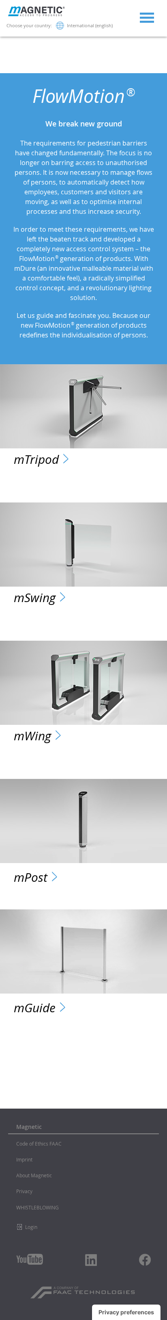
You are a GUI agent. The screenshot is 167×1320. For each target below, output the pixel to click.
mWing (32, 736)
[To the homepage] (36, 14)
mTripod (36, 459)
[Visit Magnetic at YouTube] (29, 1259)
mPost (30, 877)
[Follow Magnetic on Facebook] (145, 1260)
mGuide (35, 1007)
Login (31, 1227)
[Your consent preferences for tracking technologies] (126, 1312)
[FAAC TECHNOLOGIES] (83, 1289)
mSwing (35, 597)
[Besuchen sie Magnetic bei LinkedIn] (91, 1260)
